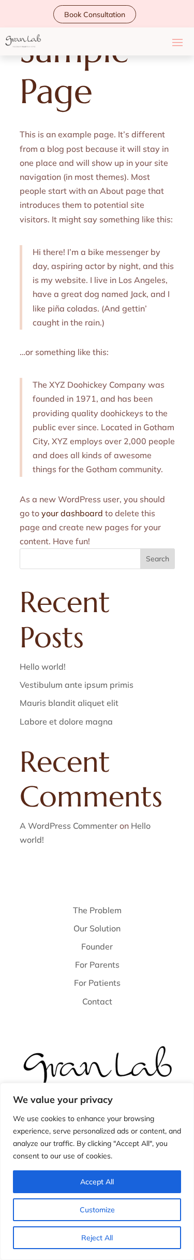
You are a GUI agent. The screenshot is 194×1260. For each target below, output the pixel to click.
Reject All (97, 1237)
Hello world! (43, 666)
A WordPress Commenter (68, 825)
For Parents (97, 964)
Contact (97, 1001)
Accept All (97, 1181)
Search (157, 558)
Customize (97, 1209)
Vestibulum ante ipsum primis (76, 684)
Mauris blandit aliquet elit (69, 703)
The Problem (97, 910)
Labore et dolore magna (66, 721)
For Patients (97, 983)
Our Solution (97, 928)
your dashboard (72, 513)
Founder (97, 946)
